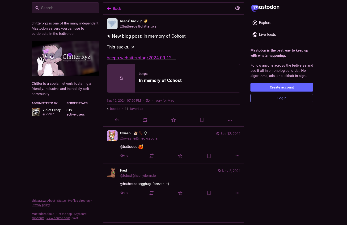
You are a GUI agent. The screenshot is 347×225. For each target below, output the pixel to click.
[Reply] (117, 120)
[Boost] (145, 120)
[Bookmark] (202, 120)
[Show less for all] (237, 8)
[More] (230, 121)
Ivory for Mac (164, 100)
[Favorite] (173, 120)
